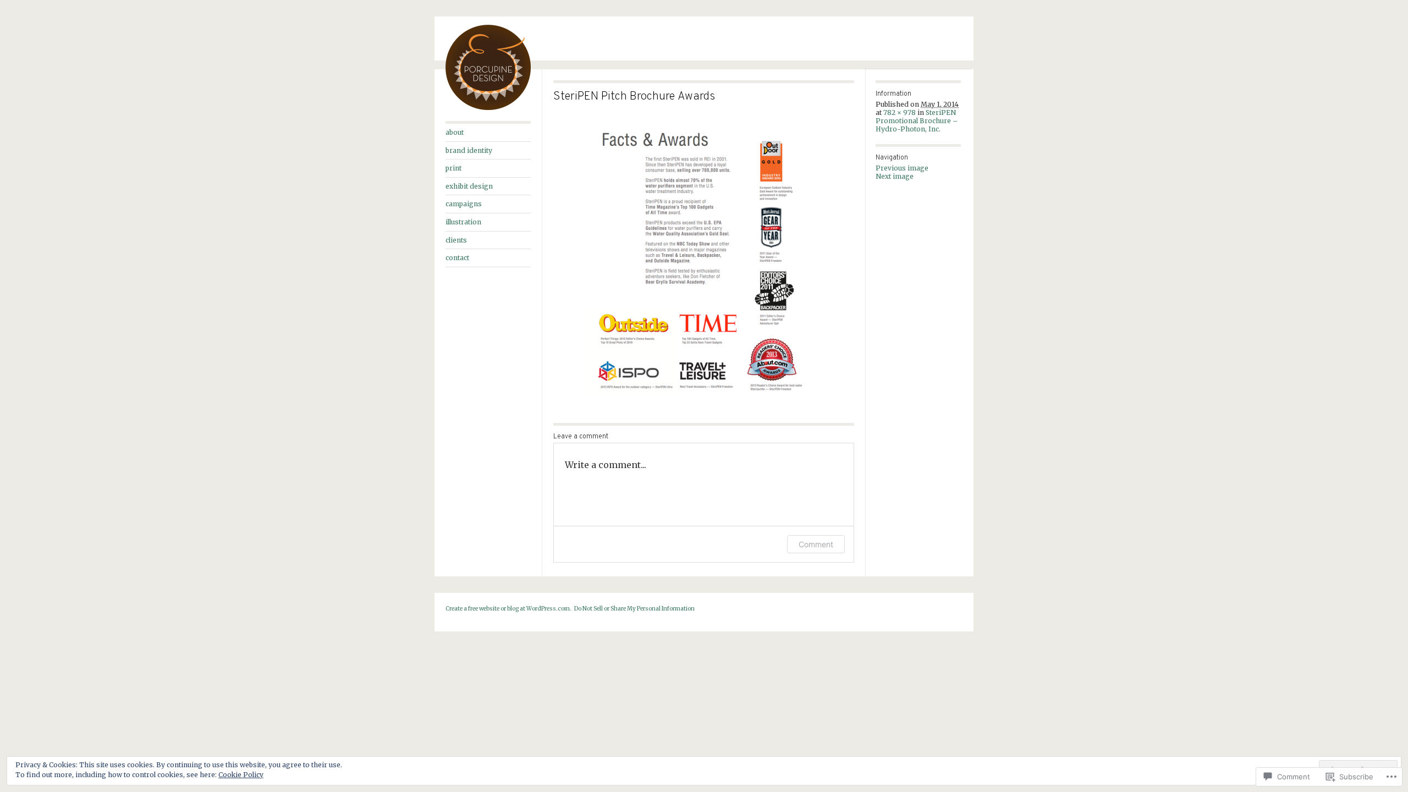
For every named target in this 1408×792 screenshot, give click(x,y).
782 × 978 (899, 112)
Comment (816, 544)
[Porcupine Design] (488, 107)
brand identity (469, 150)
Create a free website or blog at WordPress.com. (508, 608)
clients (456, 240)
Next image (895, 176)
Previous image (902, 168)
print (453, 168)
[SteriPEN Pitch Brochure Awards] (703, 262)
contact (457, 258)
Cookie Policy (240, 775)
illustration (463, 222)
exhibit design (469, 186)
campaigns (464, 204)
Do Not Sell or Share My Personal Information (634, 608)
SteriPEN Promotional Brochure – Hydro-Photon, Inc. (917, 120)
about (455, 132)
